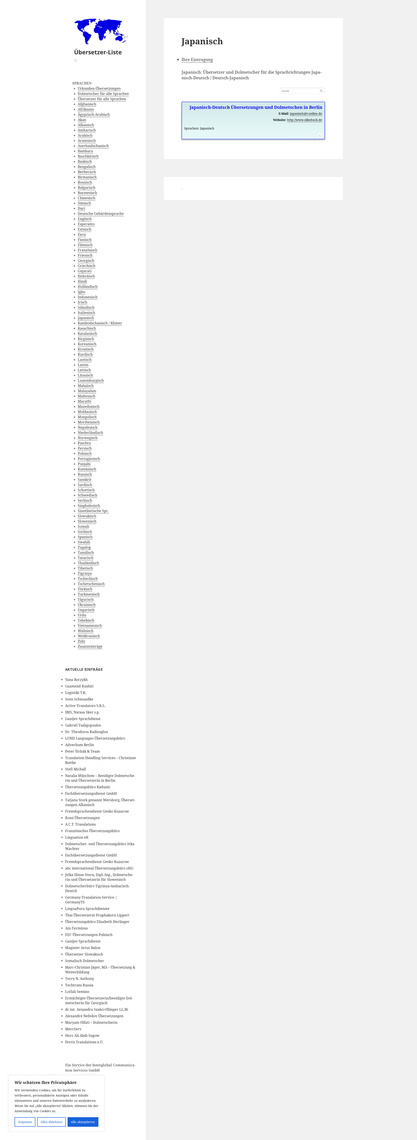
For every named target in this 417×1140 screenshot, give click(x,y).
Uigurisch (86, 599)
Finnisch (85, 239)
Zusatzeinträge (90, 646)
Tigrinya (85, 573)
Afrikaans (86, 109)
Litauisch (85, 375)
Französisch (87, 250)
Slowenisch (87, 521)
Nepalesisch (88, 427)
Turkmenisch (89, 594)
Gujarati (84, 271)
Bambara (85, 151)
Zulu (81, 641)
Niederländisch (90, 432)
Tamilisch (86, 552)
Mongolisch (87, 417)
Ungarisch (86, 609)
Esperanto (86, 224)
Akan (82, 119)
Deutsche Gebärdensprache (101, 213)
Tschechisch (88, 578)
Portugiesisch (89, 458)
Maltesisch (86, 396)
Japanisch (86, 317)
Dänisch (84, 203)
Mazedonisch (88, 406)
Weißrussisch (89, 636)
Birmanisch (87, 177)
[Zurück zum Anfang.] (320, 135)
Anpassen (25, 1122)
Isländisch (86, 307)
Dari (81, 208)
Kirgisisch (86, 338)
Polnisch (85, 453)
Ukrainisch (87, 604)
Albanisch (86, 125)
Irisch (82, 302)
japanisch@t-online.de (306, 113)
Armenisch (87, 140)
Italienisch (86, 312)
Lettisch (84, 370)
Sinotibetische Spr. (93, 510)
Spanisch (85, 536)
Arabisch (85, 135)
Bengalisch (87, 166)
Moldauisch (87, 411)
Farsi (82, 234)
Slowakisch (87, 516)
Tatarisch (85, 557)
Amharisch (87, 130)
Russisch (85, 474)
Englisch (85, 218)
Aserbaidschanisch (93, 145)
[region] (56, 1103)
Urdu (82, 615)
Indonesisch (88, 297)
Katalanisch (87, 333)
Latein (83, 364)
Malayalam (87, 390)
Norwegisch (88, 437)
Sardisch (85, 484)
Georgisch (86, 260)
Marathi (84, 401)
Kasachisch (87, 328)
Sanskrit (84, 479)
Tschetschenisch (91, 583)
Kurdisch (85, 354)
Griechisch (86, 265)
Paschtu (84, 443)
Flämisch (85, 244)
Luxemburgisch (91, 380)
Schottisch (86, 490)
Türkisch (85, 589)
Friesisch (85, 255)
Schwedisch (87, 495)
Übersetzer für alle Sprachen (102, 98)
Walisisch (85, 630)
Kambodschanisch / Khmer (100, 323)
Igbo (81, 291)
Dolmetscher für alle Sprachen (103, 93)
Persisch (85, 448)
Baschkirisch (88, 156)
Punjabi (84, 463)
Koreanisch (87, 344)
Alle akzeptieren (83, 1122)
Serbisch (85, 500)
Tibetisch (85, 568)
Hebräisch (86, 276)
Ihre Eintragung (197, 59)
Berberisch (87, 171)
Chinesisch (86, 198)
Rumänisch (87, 469)
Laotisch (85, 359)
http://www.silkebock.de (304, 120)
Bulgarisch (86, 187)
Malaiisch (86, 385)
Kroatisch (86, 349)
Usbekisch (86, 620)
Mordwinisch (89, 422)
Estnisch (84, 229)
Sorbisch (85, 531)
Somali (83, 526)
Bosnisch (85, 182)
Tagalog (84, 547)
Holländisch (88, 286)
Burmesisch (87, 192)
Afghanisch (87, 104)
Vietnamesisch (90, 625)
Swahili (84, 542)
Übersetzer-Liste (98, 52)
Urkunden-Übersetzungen (99, 88)
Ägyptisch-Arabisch (94, 114)
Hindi (82, 281)
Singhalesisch (89, 505)
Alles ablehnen (51, 1122)
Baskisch (85, 161)
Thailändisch (88, 563)
